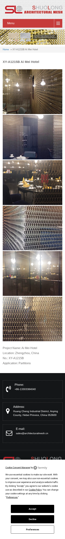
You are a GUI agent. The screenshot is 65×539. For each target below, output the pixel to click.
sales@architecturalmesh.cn (32, 433)
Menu (10, 23)
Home (6, 49)
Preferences (32, 529)
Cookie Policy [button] (35, 490)
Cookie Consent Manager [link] (17, 467)
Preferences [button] (12, 497)
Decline (32, 519)
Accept (32, 509)
